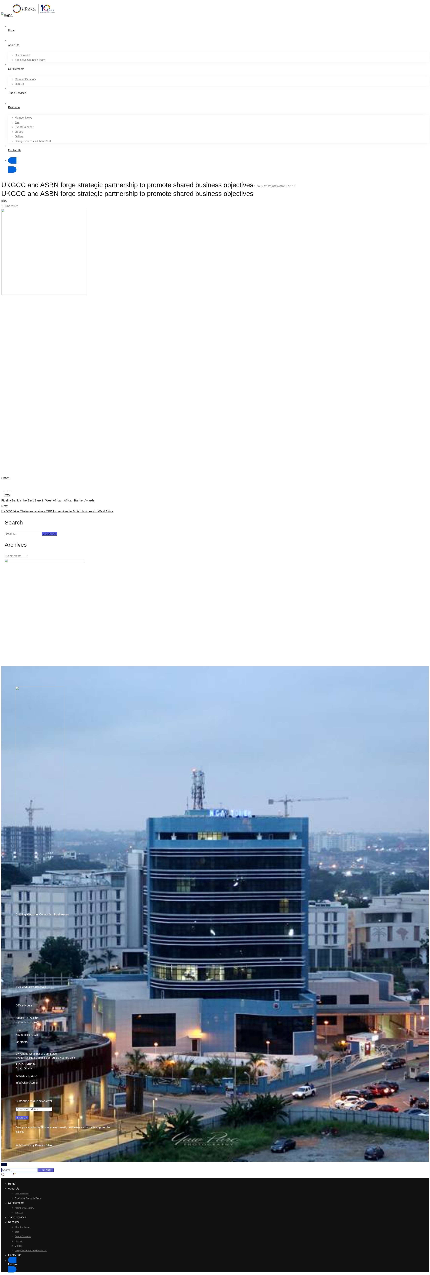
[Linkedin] (9, 489)
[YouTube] (23, 973)
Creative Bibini (43, 1145)
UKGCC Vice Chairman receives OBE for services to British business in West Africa (57, 508)
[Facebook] (3, 489)
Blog (4, 200)
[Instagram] (23, 962)
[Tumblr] (12, 489)
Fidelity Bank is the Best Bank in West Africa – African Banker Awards (47, 497)
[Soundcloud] (23, 978)
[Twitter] (6, 489)
